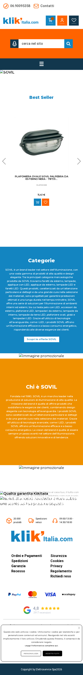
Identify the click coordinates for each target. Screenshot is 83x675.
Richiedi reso (60, 576)
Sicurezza (58, 556)
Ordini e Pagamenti (26, 556)
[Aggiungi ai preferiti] (45, 202)
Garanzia (18, 566)
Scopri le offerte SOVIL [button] (41, 339)
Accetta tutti (52, 653)
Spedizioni (19, 561)
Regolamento (61, 571)
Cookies (57, 561)
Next (77, 161)
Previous (5, 161)
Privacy (56, 566)
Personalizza (31, 653)
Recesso (18, 571)
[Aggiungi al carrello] (37, 202)
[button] (14, 43)
